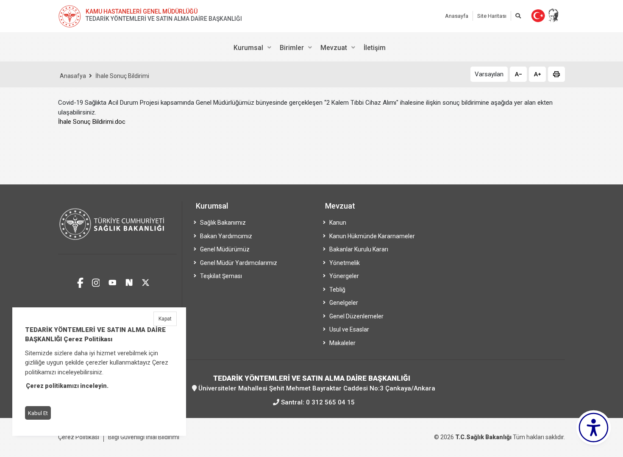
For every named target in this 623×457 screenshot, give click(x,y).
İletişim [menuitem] (375, 48)
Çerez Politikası (78, 437)
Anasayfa (456, 16)
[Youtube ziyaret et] (112, 282)
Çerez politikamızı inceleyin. (67, 386)
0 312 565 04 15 (330, 402)
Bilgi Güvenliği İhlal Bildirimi (143, 437)
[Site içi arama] (518, 16)
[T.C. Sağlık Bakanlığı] (117, 227)
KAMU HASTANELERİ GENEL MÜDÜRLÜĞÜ (141, 11)
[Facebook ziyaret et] (80, 281)
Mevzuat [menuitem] (333, 48)
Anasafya (73, 75)
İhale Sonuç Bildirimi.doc (91, 121)
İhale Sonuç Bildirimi (122, 75)
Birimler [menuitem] (292, 48)
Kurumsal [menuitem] (248, 48)
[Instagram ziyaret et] (96, 282)
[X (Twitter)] (146, 282)
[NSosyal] (129, 282)
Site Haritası (491, 16)
